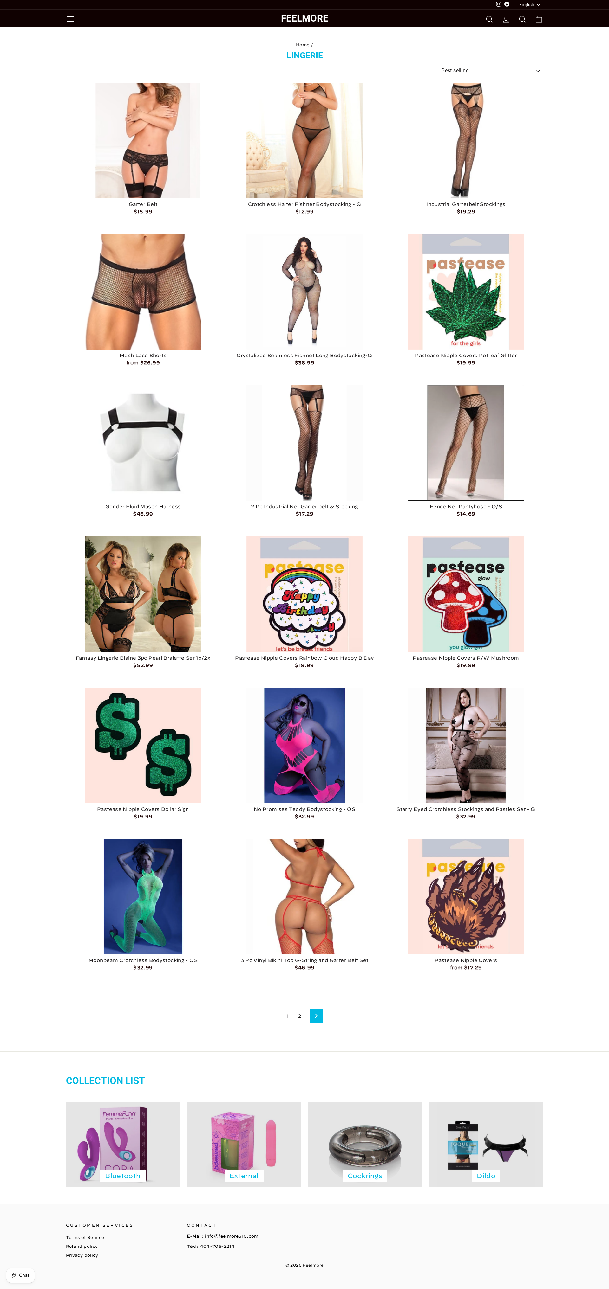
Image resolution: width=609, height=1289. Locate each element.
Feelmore (304, 18)
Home (303, 44)
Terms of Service (85, 1237)
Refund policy (82, 1246)
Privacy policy (82, 1255)
